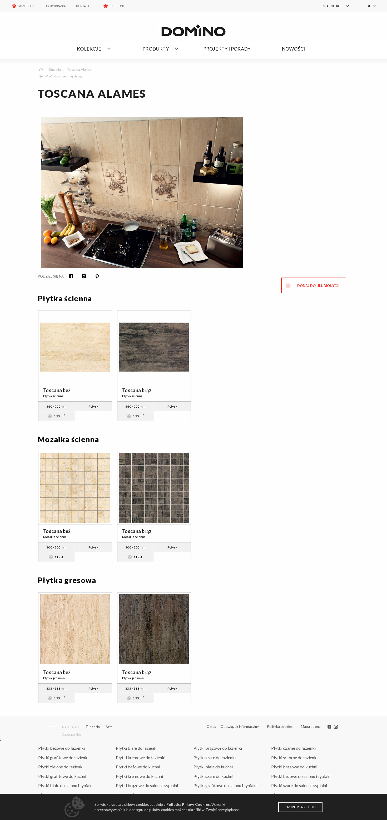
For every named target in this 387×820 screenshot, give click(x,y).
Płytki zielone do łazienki (60, 766)
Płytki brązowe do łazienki (218, 747)
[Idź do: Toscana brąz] (154, 347)
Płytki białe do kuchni (213, 766)
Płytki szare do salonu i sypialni (299, 785)
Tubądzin (93, 727)
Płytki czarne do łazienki (293, 747)
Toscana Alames (79, 69)
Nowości (293, 48)
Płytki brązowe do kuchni (294, 766)
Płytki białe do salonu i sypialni (65, 785)
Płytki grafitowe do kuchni (62, 776)
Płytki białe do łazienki (136, 747)
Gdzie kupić (27, 6)
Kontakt (83, 6)
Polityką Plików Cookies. (188, 804)
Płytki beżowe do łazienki (61, 747)
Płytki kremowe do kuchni (139, 776)
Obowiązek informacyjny (240, 726)
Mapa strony (311, 726)
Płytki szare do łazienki (215, 757)
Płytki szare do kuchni (213, 776)
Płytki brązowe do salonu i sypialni (147, 785)
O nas (211, 726)
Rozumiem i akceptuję (300, 807)
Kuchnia (55, 69)
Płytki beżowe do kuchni (138, 766)
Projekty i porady (226, 48)
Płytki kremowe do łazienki (140, 757)
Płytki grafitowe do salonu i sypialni (225, 785)
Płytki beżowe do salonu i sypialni (301, 776)
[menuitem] (331, 6)
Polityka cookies (279, 726)
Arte (109, 727)
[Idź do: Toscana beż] (75, 347)
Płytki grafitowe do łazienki (63, 757)
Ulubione (117, 6)
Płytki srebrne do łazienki (294, 757)
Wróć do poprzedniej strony (63, 76)
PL (369, 6)
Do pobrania (56, 6)
